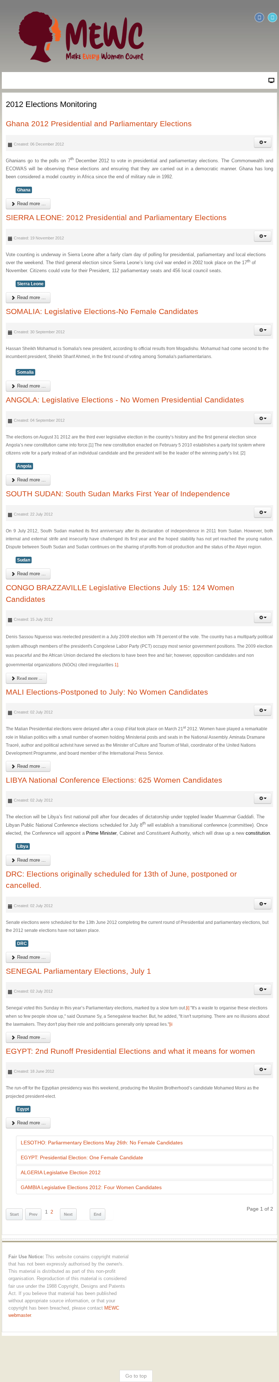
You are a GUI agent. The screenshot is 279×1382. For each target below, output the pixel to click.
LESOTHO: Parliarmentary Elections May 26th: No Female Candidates (102, 1142)
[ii (171, 1024)
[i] (187, 1007)
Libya (22, 846)
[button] (262, 142)
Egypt (23, 1109)
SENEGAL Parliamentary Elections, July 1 (78, 971)
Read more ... (31, 203)
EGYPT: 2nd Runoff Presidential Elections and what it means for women (130, 1051)
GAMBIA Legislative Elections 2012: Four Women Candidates (91, 1187)
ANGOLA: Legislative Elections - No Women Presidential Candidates (125, 400)
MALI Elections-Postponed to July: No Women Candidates (107, 692)
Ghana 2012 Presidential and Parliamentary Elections (99, 123)
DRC (22, 943)
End (97, 1214)
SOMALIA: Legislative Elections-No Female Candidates (102, 311)
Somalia (25, 372)
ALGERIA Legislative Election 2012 (61, 1172)
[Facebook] (259, 17)
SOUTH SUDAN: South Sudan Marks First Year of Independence (118, 493)
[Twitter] (272, 17)
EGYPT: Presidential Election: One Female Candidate (82, 1157)
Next (68, 1214)
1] (116, 664)
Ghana (24, 189)
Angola (24, 466)
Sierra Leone (30, 283)
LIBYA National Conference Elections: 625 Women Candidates (114, 780)
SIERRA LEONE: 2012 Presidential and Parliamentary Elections (116, 217)
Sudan (23, 560)
